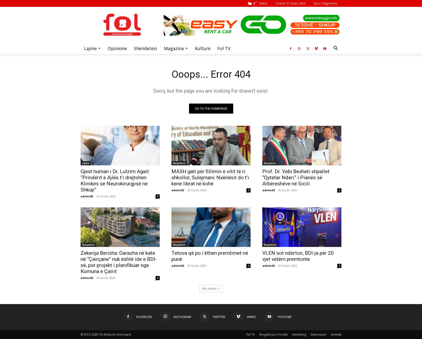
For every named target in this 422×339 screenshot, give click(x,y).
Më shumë (209, 288)
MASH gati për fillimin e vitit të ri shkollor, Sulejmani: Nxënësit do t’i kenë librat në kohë (210, 178)
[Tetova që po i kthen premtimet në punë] (211, 227)
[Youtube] (324, 48)
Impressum (318, 334)
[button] (335, 48)
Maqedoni (179, 163)
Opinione (117, 48)
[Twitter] (307, 48)
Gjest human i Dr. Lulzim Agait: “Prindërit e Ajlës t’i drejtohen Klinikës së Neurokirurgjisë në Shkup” (115, 181)
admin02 (177, 190)
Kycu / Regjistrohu (326, 3)
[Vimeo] (316, 48)
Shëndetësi (145, 48)
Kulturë (203, 48)
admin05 (87, 196)
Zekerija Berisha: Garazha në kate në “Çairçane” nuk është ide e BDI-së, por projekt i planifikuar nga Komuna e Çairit (119, 262)
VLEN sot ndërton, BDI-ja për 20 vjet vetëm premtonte (298, 256)
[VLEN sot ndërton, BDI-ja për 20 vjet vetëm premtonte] (301, 227)
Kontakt (336, 334)
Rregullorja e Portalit (273, 334)
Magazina (174, 48)
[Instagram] (299, 48)
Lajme (90, 48)
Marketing (299, 334)
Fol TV (224, 48)
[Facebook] (290, 48)
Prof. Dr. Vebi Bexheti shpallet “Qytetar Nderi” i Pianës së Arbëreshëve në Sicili (295, 178)
